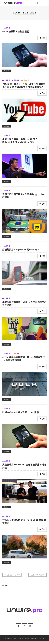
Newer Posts (13, 574)
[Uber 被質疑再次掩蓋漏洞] (24, 54)
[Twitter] (24, 625)
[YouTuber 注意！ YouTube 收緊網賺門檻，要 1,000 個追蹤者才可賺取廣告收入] (24, 110)
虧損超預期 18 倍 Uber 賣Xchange (20, 249)
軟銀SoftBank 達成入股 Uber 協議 (20, 412)
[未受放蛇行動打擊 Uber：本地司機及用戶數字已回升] (24, 328)
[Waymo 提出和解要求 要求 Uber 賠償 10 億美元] (24, 546)
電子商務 (26, 80)
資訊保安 (17, 353)
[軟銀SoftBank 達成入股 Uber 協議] (24, 435)
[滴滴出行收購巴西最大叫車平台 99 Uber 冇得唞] (24, 220)
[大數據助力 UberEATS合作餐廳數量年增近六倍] (24, 490)
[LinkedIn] (30, 625)
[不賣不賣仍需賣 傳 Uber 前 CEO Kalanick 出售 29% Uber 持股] (24, 165)
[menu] (43, 2)
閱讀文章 (6, 71)
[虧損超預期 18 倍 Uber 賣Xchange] (24, 272)
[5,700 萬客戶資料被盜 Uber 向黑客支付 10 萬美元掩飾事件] (24, 383)
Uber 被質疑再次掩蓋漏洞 (15, 31)
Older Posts (36, 574)
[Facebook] (18, 625)
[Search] (37, 3)
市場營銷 (17, 80)
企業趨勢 (7, 28)
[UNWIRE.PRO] (13, 2)
